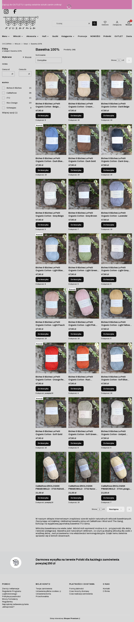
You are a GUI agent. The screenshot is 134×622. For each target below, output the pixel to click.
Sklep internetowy (64, 618)
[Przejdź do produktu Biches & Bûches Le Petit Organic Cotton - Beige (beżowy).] (51, 85)
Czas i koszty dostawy (79, 591)
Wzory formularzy (10, 599)
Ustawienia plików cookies (47, 591)
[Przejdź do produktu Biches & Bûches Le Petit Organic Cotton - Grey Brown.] (83, 194)
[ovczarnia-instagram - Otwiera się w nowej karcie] (5, 11)
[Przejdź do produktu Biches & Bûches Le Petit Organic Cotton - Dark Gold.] (83, 139)
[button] (94, 23)
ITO (8, 98)
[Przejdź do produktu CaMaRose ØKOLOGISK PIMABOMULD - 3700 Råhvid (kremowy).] (51, 467)
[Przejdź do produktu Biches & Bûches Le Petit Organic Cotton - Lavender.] (116, 194)
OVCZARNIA (7, 44)
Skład (26, 44)
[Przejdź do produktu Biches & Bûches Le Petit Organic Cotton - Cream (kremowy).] (83, 85)
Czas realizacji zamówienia (81, 594)
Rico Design (12, 103)
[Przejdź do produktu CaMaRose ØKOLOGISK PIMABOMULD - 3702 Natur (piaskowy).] (83, 467)
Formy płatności (76, 589)
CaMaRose (12, 93)
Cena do (22, 69)
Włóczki (17, 44)
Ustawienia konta (43, 594)
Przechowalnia (42, 596)
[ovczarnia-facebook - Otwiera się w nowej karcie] (14, 11)
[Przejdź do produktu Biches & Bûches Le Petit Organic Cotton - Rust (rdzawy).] (83, 358)
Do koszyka (43, 116)
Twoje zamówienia (44, 589)
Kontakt (106, 589)
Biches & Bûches (14, 88)
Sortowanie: (41, 55)
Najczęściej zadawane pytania (15, 604)
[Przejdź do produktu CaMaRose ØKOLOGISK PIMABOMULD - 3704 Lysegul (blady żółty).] (116, 467)
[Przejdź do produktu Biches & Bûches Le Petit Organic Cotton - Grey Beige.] (51, 194)
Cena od (6, 69)
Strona (113, 60)
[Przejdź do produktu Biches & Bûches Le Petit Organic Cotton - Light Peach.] (51, 303)
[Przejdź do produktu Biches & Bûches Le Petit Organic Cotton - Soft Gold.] (51, 412)
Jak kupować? (8, 607)
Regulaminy (7, 602)
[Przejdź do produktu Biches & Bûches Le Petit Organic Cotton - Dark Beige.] (116, 85)
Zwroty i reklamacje (10, 589)
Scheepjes (11, 108)
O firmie (106, 591)
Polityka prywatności (11, 596)
